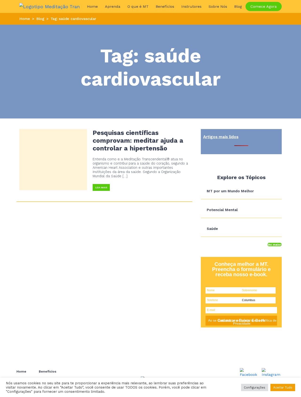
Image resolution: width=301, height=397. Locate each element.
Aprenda (112, 6)
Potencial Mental (222, 210)
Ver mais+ (274, 244)
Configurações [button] (254, 387)
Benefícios (165, 6)
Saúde (212, 228)
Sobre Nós (218, 6)
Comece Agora (263, 6)
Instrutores (191, 6)
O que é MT (138, 6)
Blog (238, 6)
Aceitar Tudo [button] (282, 387)
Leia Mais (101, 187)
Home (92, 6)
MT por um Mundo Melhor (230, 191)
